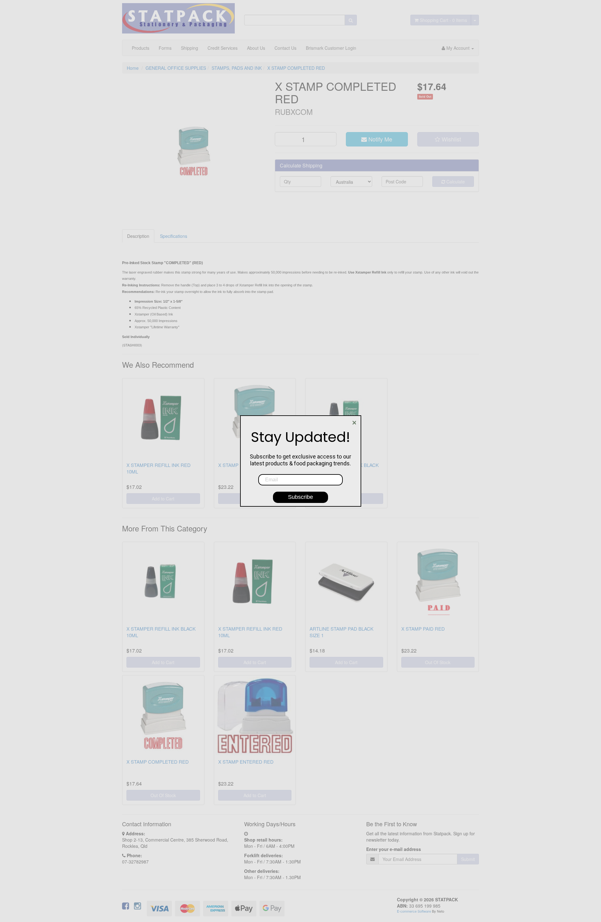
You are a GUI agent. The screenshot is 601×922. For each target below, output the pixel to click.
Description (138, 236)
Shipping (189, 48)
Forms (165, 48)
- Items (443, 20)
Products (140, 48)
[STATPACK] (178, 16)
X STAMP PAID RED (423, 628)
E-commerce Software (414, 911)
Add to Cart (163, 498)
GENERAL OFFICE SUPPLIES (176, 68)
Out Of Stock (437, 662)
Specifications (173, 236)
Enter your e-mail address (393, 849)
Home (133, 68)
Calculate (455, 181)
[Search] (351, 20)
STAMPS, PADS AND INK (237, 68)
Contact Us (285, 48)
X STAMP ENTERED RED (246, 761)
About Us (256, 48)
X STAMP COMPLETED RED (296, 68)
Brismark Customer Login (331, 48)
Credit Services (223, 48)
